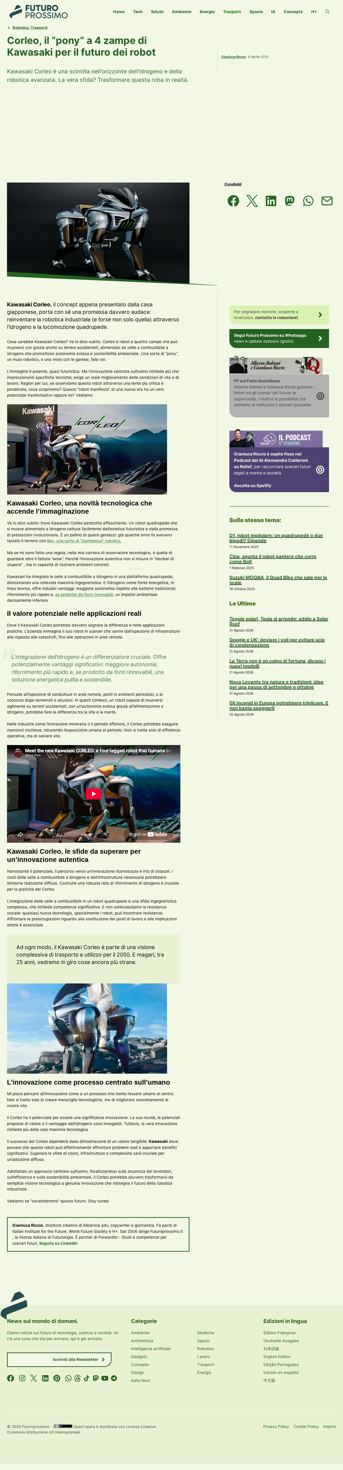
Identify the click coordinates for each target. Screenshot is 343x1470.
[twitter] (33, 1378)
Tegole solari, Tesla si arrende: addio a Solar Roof (278, 621)
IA (273, 11)
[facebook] (10, 1378)
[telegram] (114, 1378)
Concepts (293, 11)
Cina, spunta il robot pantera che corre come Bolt (272, 559)
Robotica (21, 27)
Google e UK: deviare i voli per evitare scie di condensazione (277, 642)
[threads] (77, 1378)
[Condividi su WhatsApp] (308, 201)
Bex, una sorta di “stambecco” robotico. (84, 540)
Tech (138, 11)
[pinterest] (56, 1378)
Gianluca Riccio (233, 57)
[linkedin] (45, 1378)
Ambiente (181, 11)
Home (119, 11)
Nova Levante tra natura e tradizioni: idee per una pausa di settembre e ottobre (276, 684)
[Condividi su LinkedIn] (271, 201)
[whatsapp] (68, 1378)
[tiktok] (86, 1378)
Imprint (329, 1426)
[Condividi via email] (327, 201)
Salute (157, 11)
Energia (207, 11)
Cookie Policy (306, 1426)
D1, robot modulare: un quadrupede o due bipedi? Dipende (276, 538)
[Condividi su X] (252, 201)
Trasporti (232, 11)
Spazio (256, 11)
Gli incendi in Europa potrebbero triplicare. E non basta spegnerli (278, 705)
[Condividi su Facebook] (233, 201)
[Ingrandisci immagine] (161, 410)
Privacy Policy (276, 1426)
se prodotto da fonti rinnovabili (84, 594)
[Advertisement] (172, 133)
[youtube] (104, 1378)
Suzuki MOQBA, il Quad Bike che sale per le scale (278, 580)
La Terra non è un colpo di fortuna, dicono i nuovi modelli (277, 663)
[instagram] (22, 1378)
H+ (314, 11)
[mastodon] (95, 1378)
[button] (327, 11)
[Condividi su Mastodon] (289, 201)
